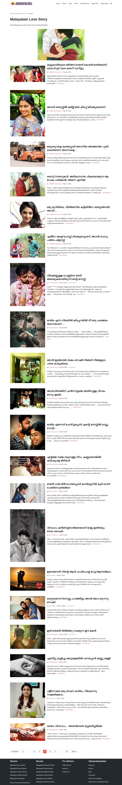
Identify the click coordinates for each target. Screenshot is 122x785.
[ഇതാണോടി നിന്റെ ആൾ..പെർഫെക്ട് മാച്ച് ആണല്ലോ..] (27, 579)
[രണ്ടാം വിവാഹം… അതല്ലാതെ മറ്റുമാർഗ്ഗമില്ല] (27, 732)
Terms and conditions (95, 778)
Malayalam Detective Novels (45, 782)
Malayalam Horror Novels (44, 778)
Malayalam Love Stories (17, 765)
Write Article (104, 3)
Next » (74, 751)
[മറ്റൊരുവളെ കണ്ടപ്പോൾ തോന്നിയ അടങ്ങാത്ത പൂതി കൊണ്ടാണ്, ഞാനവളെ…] (27, 154)
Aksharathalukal (53, 282)
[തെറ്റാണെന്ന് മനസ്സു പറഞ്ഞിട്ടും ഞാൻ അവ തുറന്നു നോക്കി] (27, 607)
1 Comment (72, 367)
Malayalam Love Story (21, 13)
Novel (64, 3)
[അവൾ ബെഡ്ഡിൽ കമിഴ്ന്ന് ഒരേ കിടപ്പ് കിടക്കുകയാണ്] (27, 113)
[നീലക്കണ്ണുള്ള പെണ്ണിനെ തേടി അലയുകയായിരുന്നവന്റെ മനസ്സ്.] (27, 284)
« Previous (14, 751)
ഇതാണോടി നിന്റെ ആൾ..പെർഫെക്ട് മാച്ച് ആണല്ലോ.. (79, 571)
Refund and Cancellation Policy (99, 782)
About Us (65, 768)
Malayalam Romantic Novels (45, 765)
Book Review (85, 3)
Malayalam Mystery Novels (44, 772)
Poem (76, 3)
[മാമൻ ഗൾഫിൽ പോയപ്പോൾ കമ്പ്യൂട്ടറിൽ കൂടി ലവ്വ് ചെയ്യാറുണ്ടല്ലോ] (27, 493)
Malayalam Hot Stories (17, 778)
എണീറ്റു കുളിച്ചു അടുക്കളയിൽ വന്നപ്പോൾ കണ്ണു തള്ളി (78, 658)
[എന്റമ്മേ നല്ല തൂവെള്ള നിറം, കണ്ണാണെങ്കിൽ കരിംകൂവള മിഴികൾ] (27, 466)
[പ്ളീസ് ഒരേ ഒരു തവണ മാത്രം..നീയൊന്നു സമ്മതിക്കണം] (27, 700)
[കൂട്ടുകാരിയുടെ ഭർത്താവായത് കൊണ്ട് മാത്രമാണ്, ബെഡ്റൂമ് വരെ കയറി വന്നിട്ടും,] (27, 74)
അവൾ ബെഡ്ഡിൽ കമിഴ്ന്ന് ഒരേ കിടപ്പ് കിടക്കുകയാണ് (76, 107)
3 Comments (72, 282)
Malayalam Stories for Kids (18, 775)
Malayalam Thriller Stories (18, 772)
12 (67, 751)
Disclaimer (92, 775)
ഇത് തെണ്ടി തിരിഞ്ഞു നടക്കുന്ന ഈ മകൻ (71, 630)
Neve (11, 782)
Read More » (61, 83)
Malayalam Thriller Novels (44, 775)
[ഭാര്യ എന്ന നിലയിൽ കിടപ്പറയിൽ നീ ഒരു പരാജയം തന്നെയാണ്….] (27, 329)
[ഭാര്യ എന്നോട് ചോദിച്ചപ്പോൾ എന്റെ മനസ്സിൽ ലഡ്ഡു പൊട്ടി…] (27, 432)
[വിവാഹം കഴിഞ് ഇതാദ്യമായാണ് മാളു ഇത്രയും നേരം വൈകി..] (27, 535)
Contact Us (65, 772)
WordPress (26, 782)
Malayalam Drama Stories (18, 768)
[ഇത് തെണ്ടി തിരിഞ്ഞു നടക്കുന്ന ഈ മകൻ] (27, 637)
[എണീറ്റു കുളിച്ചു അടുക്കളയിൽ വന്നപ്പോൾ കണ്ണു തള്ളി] (27, 665)
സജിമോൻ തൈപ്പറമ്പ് (55, 72)
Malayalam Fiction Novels (44, 768)
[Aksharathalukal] (21, 3)
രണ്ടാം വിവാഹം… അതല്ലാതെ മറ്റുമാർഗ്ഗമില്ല (74, 726)
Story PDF (95, 3)
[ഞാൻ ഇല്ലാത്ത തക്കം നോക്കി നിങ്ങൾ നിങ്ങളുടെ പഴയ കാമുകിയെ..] (27, 368)
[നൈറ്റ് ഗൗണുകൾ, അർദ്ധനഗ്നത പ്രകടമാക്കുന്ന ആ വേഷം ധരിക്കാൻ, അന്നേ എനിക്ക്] (27, 184)
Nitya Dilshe (52, 575)
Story (70, 3)
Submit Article (66, 765)
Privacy (91, 768)
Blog (90, 772)
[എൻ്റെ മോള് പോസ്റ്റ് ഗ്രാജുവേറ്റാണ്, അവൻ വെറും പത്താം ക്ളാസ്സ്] (27, 245)
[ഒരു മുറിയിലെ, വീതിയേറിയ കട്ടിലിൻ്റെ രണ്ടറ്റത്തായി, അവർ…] (27, 215)
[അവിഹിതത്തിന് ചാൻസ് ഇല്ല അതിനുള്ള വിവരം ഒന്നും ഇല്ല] (27, 398)
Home (58, 3)
